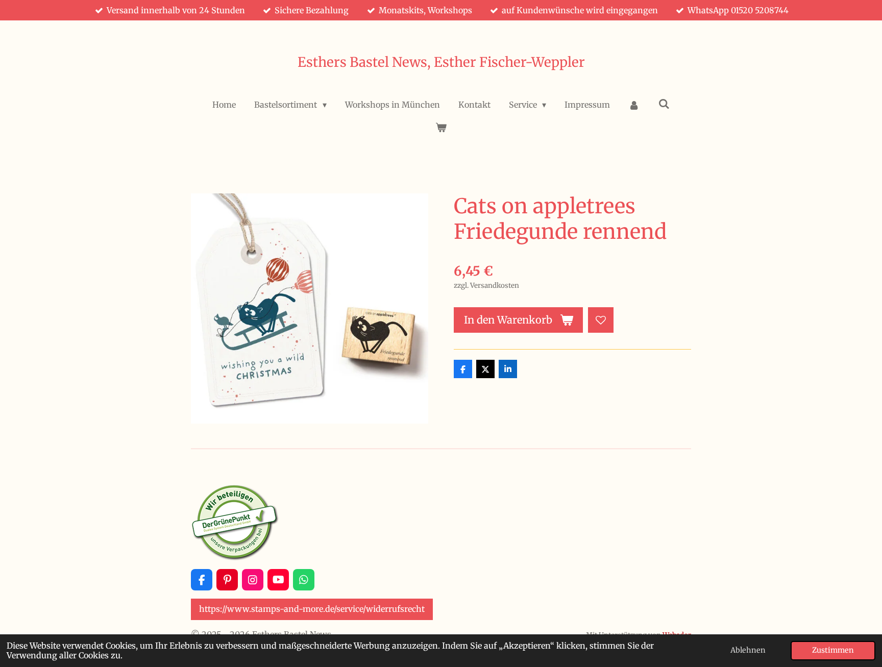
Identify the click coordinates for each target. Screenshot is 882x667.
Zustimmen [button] (833, 650)
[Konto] (634, 104)
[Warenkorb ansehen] (441, 127)
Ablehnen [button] (748, 650)
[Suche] (663, 103)
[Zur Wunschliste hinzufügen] (601, 320)
